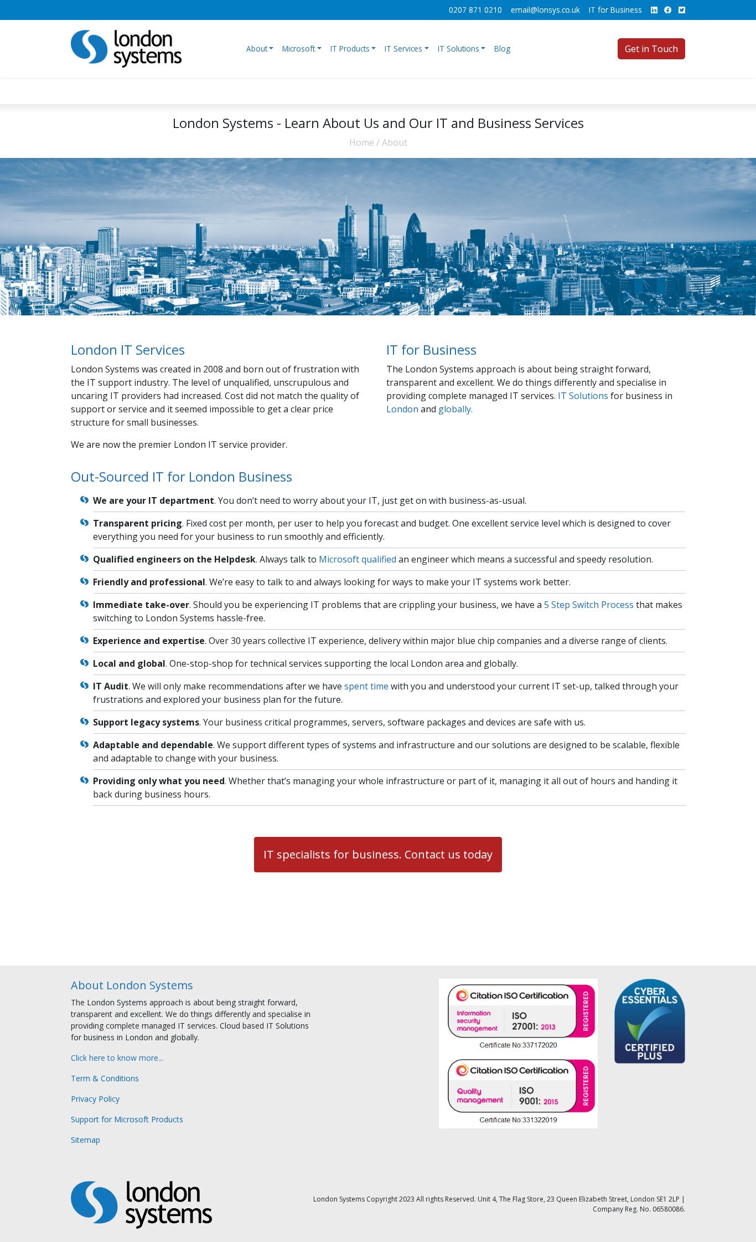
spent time (366, 686)
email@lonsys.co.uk (545, 9)
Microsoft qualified (357, 559)
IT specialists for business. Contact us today (378, 854)
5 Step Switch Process (589, 605)
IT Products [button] (350, 48)
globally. (455, 409)
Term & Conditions (105, 1078)
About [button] (256, 48)
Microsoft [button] (298, 48)
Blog (502, 48)
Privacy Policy (95, 1098)
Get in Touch (651, 49)
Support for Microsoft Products (127, 1119)
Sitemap (85, 1139)
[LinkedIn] (654, 9)
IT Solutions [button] (458, 48)
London (402, 409)
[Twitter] (682, 9)
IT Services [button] (403, 48)
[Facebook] (668, 9)
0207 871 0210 (475, 9)
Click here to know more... (117, 1057)
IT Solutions (583, 396)
